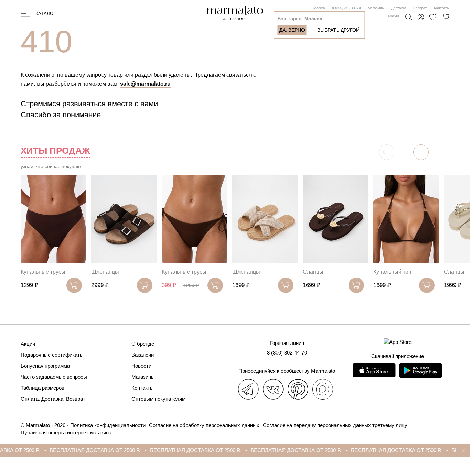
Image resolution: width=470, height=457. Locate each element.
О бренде (142, 344)
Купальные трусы (43, 272)
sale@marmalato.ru (145, 84)
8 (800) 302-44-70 (346, 8)
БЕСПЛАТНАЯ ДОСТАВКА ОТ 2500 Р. (84, 450)
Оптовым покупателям (158, 399)
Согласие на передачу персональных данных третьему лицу (335, 425)
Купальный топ (392, 272)
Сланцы (313, 272)
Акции (28, 344)
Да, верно (292, 30)
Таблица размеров (42, 388)
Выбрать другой (338, 30)
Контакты (441, 8)
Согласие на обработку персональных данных (204, 425)
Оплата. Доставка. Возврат (53, 399)
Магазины (376, 8)
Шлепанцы (105, 272)
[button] (421, 152)
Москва (319, 8)
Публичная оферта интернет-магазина (66, 432)
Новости (141, 366)
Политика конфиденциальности (108, 425)
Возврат (420, 8)
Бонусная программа (45, 366)
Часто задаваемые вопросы (54, 377)
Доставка (398, 8)
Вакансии (142, 355)
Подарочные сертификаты (52, 355)
